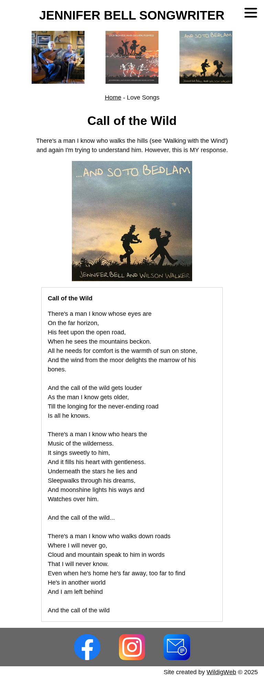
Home (113, 97)
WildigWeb (221, 672)
